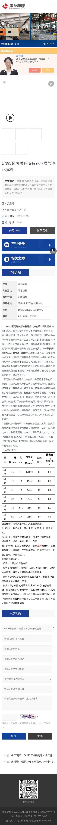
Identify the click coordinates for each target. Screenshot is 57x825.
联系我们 (42, 230)
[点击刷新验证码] (28, 716)
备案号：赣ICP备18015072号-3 (31, 816)
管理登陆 (33, 820)
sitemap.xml (45, 820)
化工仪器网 (22, 820)
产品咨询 (14, 230)
